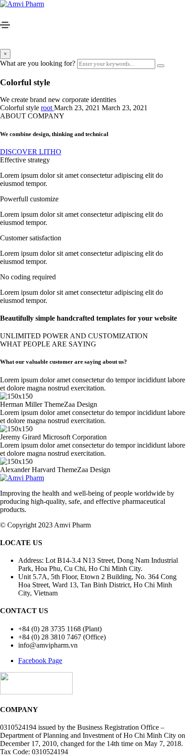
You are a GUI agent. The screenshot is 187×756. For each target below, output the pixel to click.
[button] (30, 152)
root (47, 108)
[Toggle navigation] (5, 25)
